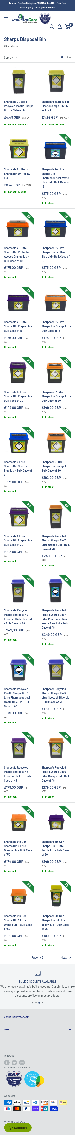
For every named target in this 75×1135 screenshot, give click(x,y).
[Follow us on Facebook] (7, 1062)
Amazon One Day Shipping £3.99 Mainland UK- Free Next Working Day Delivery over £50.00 (38, 5)
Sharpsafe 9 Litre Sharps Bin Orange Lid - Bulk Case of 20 (56, 466)
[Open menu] (6, 18)
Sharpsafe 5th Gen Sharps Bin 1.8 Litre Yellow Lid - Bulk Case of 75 (55, 922)
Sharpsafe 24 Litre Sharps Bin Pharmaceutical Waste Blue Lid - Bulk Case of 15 (56, 178)
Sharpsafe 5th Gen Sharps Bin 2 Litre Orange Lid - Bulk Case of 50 (18, 922)
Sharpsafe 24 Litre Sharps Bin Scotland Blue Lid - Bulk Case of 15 (56, 254)
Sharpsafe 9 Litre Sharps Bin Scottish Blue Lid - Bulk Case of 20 (18, 468)
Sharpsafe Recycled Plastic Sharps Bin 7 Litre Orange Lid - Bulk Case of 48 (56, 543)
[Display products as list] (69, 57)
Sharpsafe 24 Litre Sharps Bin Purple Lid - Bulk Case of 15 (18, 326)
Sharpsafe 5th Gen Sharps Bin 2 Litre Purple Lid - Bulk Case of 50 (55, 848)
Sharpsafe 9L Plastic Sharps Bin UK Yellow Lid (17, 174)
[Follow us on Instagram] (22, 1062)
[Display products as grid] (62, 57)
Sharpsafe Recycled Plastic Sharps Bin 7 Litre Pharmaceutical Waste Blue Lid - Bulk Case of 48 (55, 619)
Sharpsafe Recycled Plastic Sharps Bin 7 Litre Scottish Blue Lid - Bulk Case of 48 (18, 617)
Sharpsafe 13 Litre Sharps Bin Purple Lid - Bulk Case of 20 (18, 396)
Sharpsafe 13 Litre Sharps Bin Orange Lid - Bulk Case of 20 (56, 396)
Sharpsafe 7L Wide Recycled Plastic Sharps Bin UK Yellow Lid (18, 106)
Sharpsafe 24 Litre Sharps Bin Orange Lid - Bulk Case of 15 (56, 326)
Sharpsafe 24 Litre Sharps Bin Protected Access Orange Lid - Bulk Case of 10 (17, 254)
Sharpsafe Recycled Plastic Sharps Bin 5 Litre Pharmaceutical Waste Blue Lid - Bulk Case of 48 (17, 697)
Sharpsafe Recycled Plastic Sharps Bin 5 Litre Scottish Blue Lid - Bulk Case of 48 (55, 695)
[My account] (60, 26)
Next (64, 957)
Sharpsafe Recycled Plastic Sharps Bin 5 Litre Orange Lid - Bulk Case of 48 (56, 774)
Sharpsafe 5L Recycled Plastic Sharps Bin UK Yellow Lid (56, 106)
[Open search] (52, 26)
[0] (67, 26)
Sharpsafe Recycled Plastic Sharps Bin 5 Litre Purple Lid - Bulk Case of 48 (17, 774)
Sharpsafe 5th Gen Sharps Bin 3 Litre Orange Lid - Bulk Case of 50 (18, 848)
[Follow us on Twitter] (14, 1062)
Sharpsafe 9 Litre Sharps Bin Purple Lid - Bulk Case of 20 (18, 540)
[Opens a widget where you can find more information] (18, 1128)
